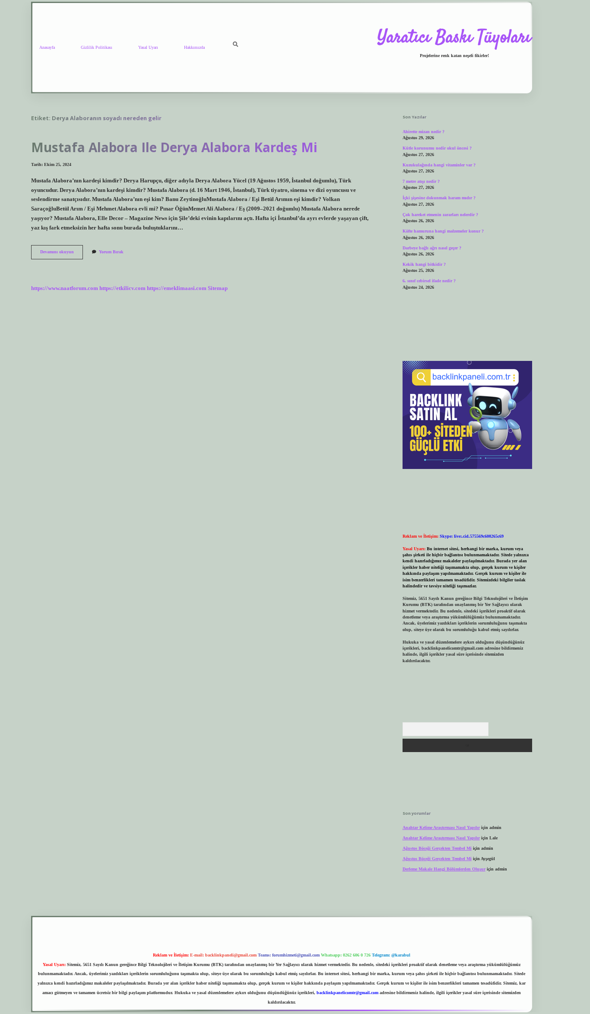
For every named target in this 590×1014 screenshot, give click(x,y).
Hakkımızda (194, 47)
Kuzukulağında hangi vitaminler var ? (439, 165)
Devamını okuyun (61, 254)
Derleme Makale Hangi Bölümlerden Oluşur (444, 869)
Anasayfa (47, 47)
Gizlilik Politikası (96, 47)
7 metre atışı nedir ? (421, 181)
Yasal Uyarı (148, 47)
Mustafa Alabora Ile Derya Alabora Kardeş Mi (174, 147)
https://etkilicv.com (122, 288)
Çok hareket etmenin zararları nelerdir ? (440, 214)
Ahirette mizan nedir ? (423, 131)
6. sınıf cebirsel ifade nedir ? (429, 280)
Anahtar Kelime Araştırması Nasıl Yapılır (441, 827)
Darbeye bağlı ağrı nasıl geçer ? (432, 248)
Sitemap (218, 288)
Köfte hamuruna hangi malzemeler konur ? (443, 231)
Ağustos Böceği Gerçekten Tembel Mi (437, 848)
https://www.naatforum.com (64, 288)
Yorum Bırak (111, 251)
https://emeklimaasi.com (176, 288)
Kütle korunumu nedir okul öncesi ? (437, 148)
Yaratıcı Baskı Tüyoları (454, 38)
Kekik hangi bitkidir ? (424, 264)
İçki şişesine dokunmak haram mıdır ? (439, 197)
